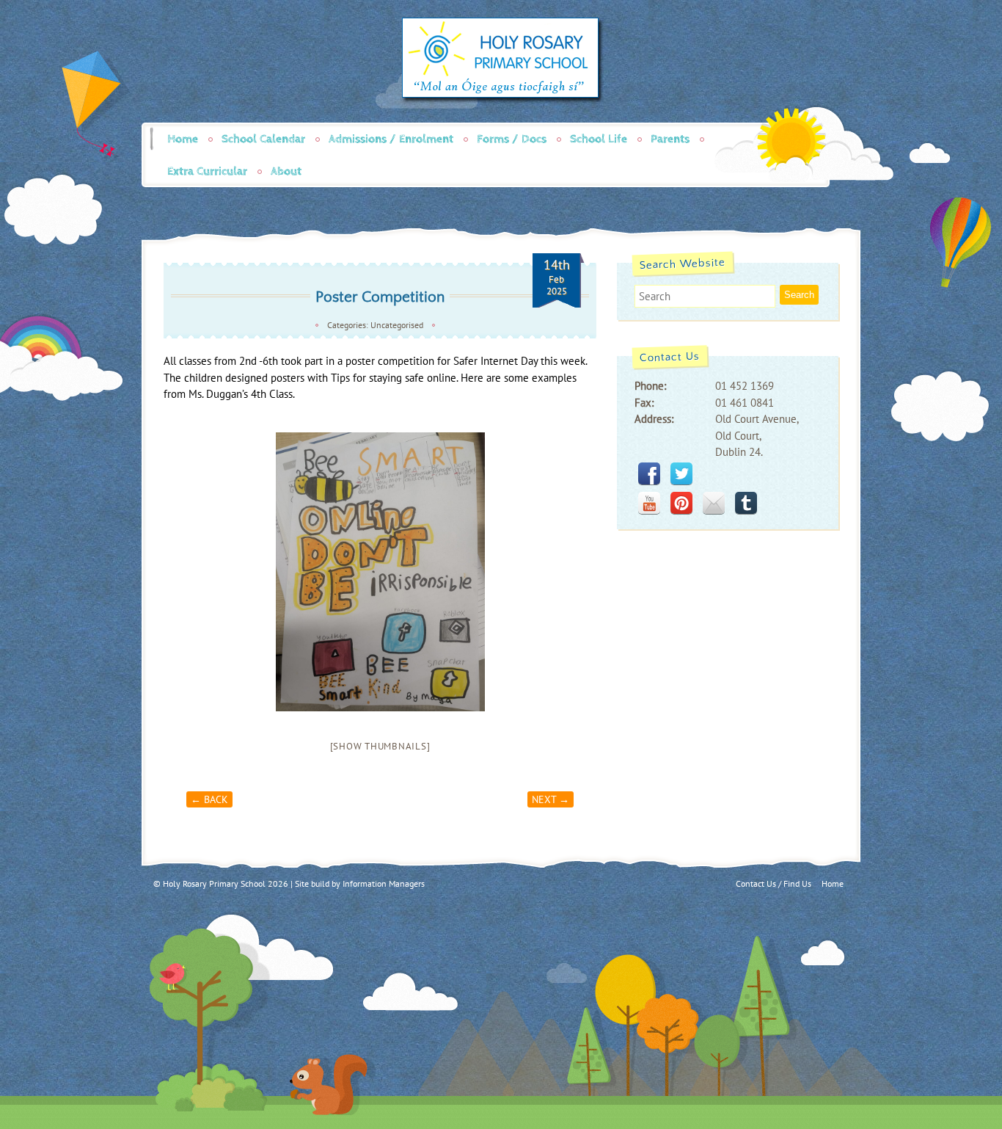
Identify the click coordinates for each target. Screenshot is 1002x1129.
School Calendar (263, 139)
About (286, 171)
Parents (670, 139)
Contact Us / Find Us (773, 883)
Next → (550, 799)
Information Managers (384, 883)
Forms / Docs (511, 139)
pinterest (681, 503)
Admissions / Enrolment (391, 139)
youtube (649, 503)
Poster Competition (380, 296)
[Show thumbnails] (380, 746)
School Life (598, 139)
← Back (209, 799)
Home (182, 139)
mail (714, 503)
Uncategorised (396, 324)
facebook (649, 473)
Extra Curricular (207, 171)
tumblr (746, 503)
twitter (681, 473)
